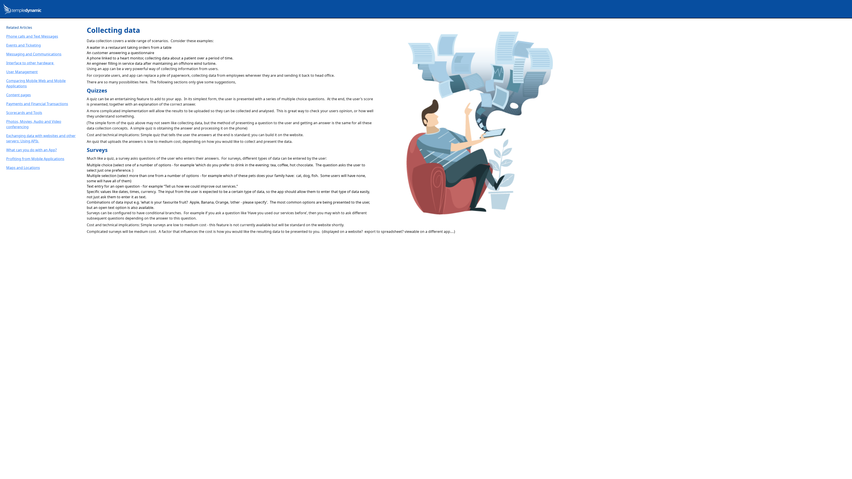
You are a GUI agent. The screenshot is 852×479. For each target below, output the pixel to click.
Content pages (18, 94)
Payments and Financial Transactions (37, 103)
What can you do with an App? (31, 149)
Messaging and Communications (33, 54)
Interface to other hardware (30, 63)
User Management (22, 71)
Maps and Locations (23, 167)
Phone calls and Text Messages (32, 36)
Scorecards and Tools (24, 112)
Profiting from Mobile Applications (35, 158)
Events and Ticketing (23, 45)
